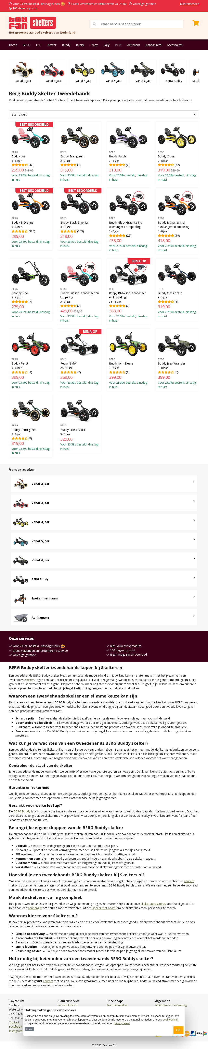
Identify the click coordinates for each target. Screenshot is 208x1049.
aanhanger (35, 908)
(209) (79, 219)
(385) (31, 219)
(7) (31, 302)
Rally (106, 45)
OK (178, 1030)
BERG (26, 45)
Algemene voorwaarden (171, 1005)
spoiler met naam (104, 908)
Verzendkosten (67, 1005)
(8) (31, 439)
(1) (128, 373)
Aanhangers (153, 45)
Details (29, 1029)
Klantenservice (189, 4)
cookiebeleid (170, 1019)
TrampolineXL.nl (117, 1005)
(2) (128, 166)
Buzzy (80, 45)
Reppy (94, 45)
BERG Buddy (22, 811)
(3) (79, 166)
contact (189, 881)
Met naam (133, 45)
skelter (29, 680)
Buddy (66, 45)
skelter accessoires (153, 904)
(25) (128, 234)
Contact (14, 1022)
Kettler (52, 45)
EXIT (39, 45)
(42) (31, 152)
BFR (118, 45)
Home (13, 45)
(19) (177, 234)
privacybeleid (122, 1023)
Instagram (15, 1031)
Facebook (15, 1026)
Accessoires (175, 45)
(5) (177, 302)
